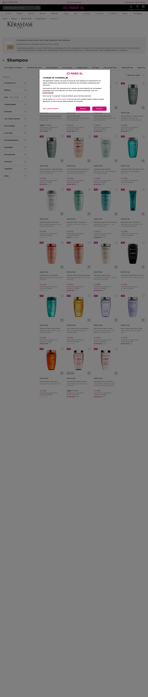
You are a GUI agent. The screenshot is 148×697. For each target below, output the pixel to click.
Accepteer (99, 108)
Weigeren (83, 108)
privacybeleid (48, 92)
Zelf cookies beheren (50, 108)
